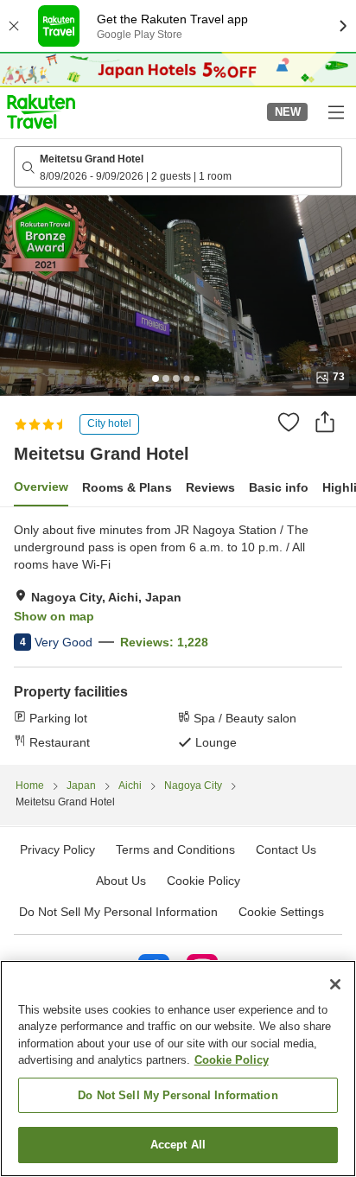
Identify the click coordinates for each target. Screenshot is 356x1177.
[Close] (335, 984)
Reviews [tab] (210, 487)
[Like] (289, 422)
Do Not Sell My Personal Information (178, 1095)
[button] (41, 111)
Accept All (178, 1144)
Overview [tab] (41, 486)
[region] (178, 1068)
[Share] (325, 421)
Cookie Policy (231, 1059)
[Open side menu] (335, 111)
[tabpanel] (178, 636)
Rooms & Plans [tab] (127, 487)
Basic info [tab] (278, 487)
